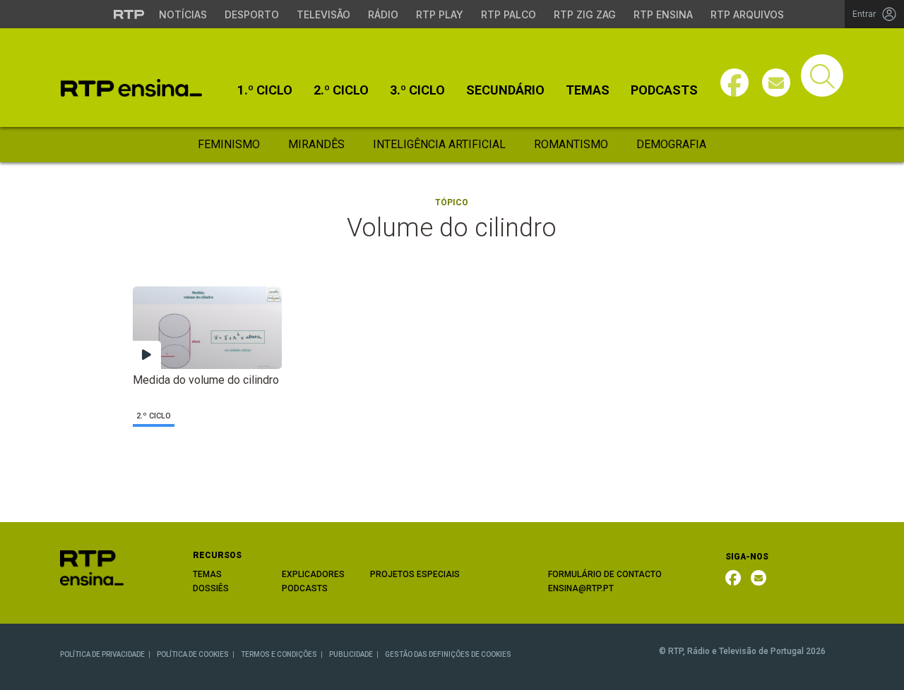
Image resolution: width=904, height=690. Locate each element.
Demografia (671, 144)
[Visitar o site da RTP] (129, 14)
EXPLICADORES (313, 574)
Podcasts (664, 90)
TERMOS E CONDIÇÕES (279, 654)
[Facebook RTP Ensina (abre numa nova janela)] (733, 578)
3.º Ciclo (417, 90)
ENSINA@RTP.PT (581, 588)
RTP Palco (508, 14)
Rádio (383, 14)
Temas (587, 90)
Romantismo (571, 144)
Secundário (505, 90)
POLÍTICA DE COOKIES (193, 654)
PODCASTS (305, 588)
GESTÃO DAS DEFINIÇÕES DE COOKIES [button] (448, 654)
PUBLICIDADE (351, 654)
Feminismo (229, 144)
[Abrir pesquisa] (822, 75)
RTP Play (439, 14)
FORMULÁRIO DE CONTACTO (605, 574)
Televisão (323, 14)
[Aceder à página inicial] (131, 88)
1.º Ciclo (264, 90)
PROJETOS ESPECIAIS (415, 574)
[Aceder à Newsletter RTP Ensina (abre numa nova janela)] (776, 82)
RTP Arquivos (747, 14)
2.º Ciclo (341, 90)
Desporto (252, 14)
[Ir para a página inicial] (92, 567)
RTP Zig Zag (585, 14)
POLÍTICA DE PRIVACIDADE (102, 654)
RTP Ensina (663, 14)
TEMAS (207, 574)
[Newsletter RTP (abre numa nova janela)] (758, 578)
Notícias (183, 14)
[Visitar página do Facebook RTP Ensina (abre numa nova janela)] (734, 82)
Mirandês (316, 144)
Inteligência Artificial (439, 144)
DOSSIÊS (211, 588)
